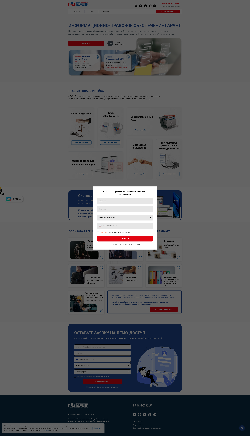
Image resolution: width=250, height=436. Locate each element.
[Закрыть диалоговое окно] (154, 189)
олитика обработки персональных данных (125, 244)
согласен (104, 232)
